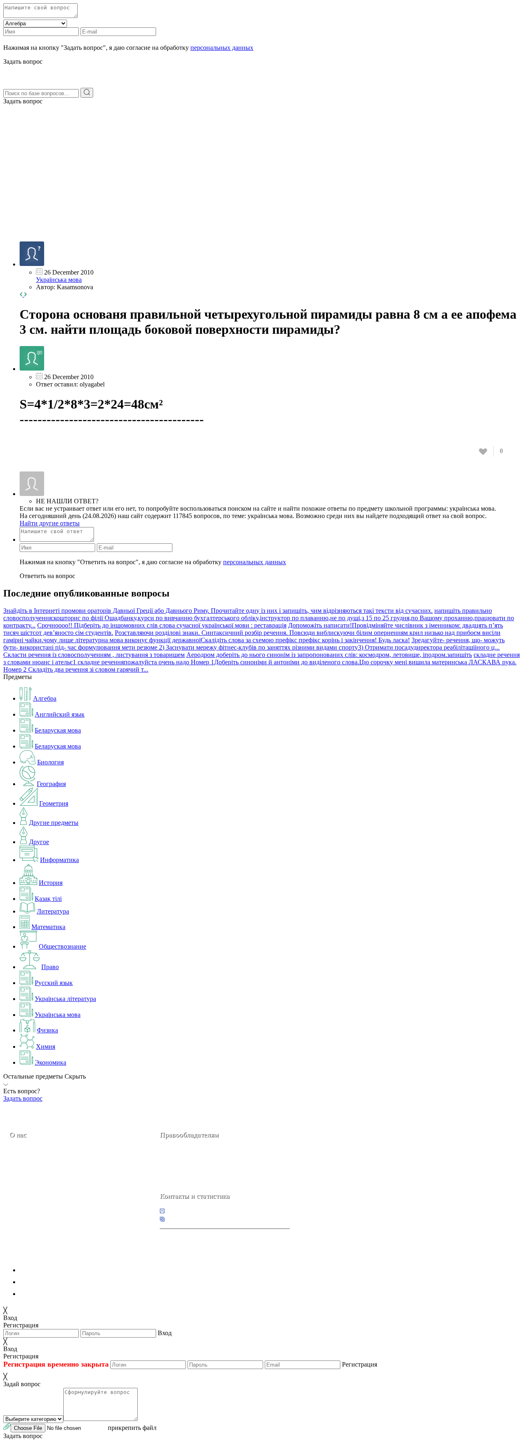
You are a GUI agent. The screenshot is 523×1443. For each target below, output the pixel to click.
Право (50, 966)
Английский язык (60, 714)
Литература (53, 911)
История (51, 882)
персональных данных (221, 47)
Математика (48, 926)
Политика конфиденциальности (64, 1270)
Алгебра (44, 698)
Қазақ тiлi (48, 898)
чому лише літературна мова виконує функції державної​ (122, 640)
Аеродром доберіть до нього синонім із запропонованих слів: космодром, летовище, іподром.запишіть (329, 654)
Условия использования (53, 1293)
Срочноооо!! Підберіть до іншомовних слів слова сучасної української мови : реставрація (161, 625)
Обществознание (62, 946)
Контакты (37, 1192)
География (51, 783)
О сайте (60, 1192)
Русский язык (54, 982)
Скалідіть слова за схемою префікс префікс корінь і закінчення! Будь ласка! (305, 640)
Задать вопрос (22, 101)
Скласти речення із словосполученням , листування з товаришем (94, 654)
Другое (39, 841)
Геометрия (53, 803)
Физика (47, 1030)
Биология (50, 762)
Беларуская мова (58, 730)
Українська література (65, 998)
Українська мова (59, 279)
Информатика (59, 859)
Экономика (50, 1062)
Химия (45, 1046)
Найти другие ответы (50, 523)
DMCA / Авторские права (56, 1281)
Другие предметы (53, 822)
